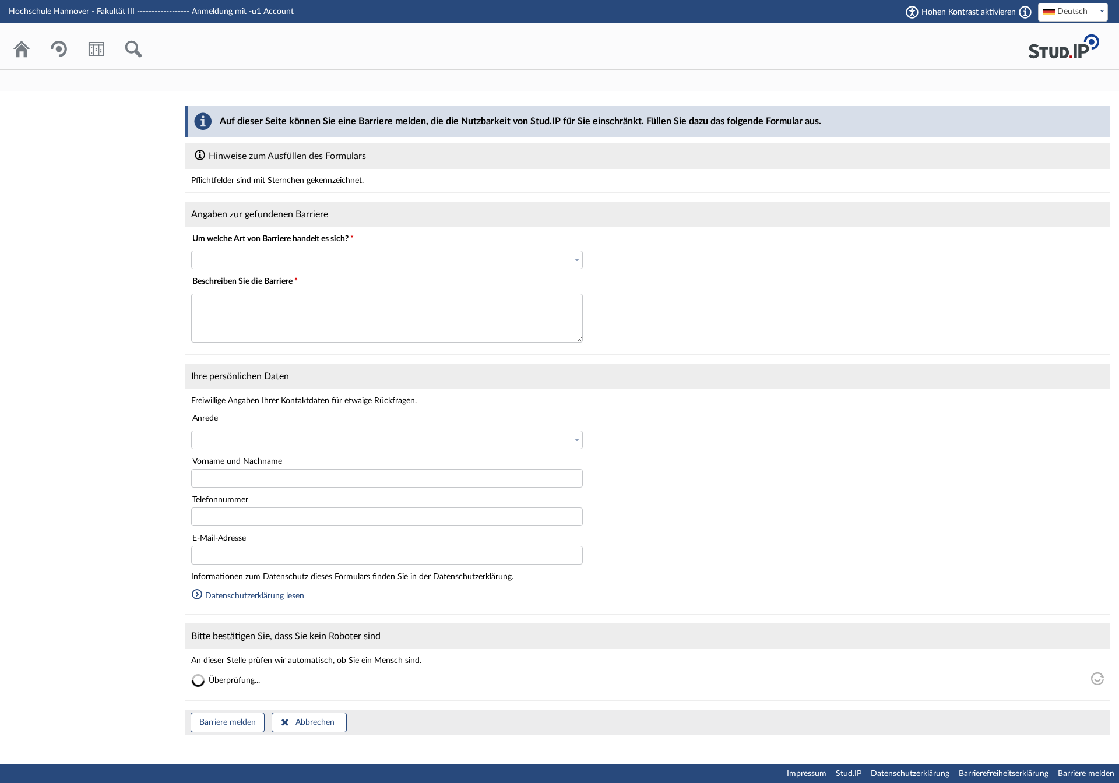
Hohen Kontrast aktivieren (968, 12)
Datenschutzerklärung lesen (253, 596)
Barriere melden (227, 722)
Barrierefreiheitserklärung (1003, 774)
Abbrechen (315, 722)
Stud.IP (848, 774)
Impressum (806, 774)
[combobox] (1073, 12)
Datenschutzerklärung (910, 774)
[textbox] (1073, 11)
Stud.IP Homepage (1064, 46)
